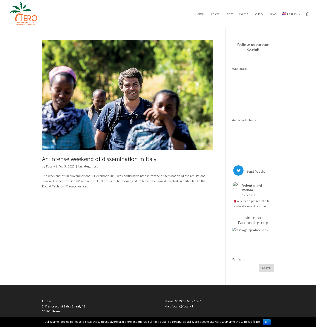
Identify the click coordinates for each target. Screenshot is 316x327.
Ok (266, 322)
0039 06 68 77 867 (188, 301)
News (273, 14)
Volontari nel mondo (252, 187)
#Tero (241, 201)
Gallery (258, 14)
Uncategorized (88, 166)
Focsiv (50, 166)
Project (214, 14)
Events (243, 14)
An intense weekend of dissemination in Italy (99, 159)
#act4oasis (239, 69)
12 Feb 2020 (249, 195)
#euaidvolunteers (244, 120)
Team (229, 14)
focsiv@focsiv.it (182, 306)
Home (199, 14)
